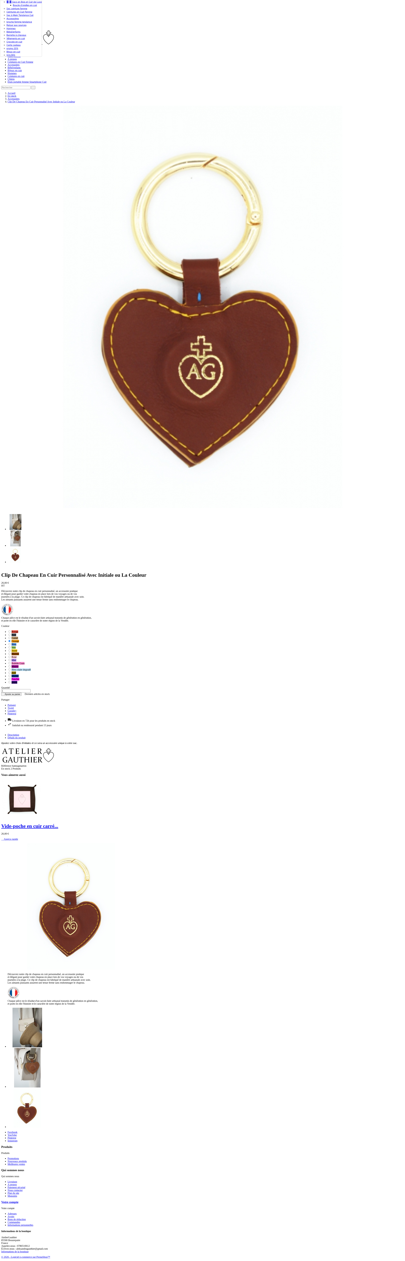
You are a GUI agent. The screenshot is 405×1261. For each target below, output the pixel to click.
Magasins (12, 1196)
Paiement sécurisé (16, 1187)
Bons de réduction (17, 1219)
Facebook (12, 1132)
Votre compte (9, 1202)
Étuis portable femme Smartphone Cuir (27, 82)
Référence (6, 765)
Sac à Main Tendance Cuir (20, 15)
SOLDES (10, 55)
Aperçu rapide (9, 839)
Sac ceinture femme (16, 8)
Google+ (12, 710)
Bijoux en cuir (13, 51)
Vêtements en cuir (15, 38)
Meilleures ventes (16, 1164)
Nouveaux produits (17, 1161)
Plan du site (13, 1193)
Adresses (12, 1213)
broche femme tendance (19, 21)
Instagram (12, 1140)
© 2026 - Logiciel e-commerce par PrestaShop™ (25, 1257)
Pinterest (12, 713)
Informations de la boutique (15, 1251)
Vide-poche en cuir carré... (29, 826)
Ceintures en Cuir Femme (19, 11)
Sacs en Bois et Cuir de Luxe (24, 1)
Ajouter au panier (11, 694)
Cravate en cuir (14, 41)
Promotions (13, 1158)
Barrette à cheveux (16, 35)
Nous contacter (15, 1190)
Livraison (12, 1181)
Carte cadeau (13, 45)
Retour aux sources (16, 25)
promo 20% (12, 48)
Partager (12, 705)
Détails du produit (16, 737)
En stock (5, 768)
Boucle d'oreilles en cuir (25, 5)
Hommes (11, 28)
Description (13, 734)
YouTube (12, 1135)
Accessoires (12, 18)
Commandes (14, 1222)
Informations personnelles (20, 1225)
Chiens (11, 79)
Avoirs (11, 1216)
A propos (12, 59)
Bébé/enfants (13, 31)
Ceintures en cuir (16, 76)
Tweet (11, 708)
